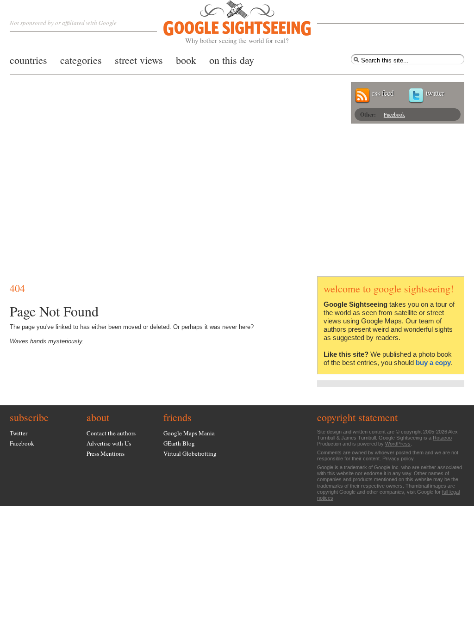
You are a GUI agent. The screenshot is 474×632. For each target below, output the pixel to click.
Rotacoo (442, 437)
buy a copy (433, 362)
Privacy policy (397, 458)
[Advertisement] (237, 200)
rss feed (383, 93)
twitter (435, 93)
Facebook (394, 114)
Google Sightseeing (226, 22)
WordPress (398, 443)
